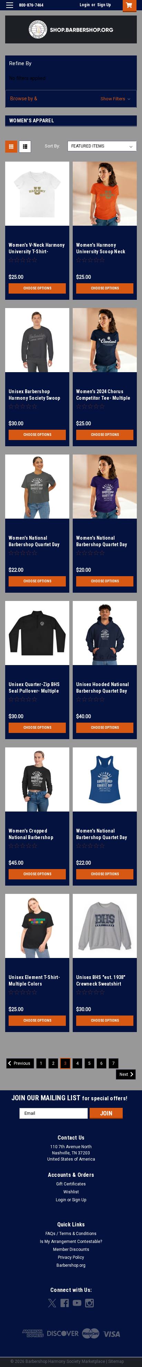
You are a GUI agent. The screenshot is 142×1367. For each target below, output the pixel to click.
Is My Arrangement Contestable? (71, 1241)
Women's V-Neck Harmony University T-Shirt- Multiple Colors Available (37, 251)
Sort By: (52, 146)
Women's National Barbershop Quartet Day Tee (101, 544)
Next (124, 1074)
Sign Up (104, 4)
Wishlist (71, 1192)
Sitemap (116, 1361)
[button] (71, 99)
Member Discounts (71, 1249)
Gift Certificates (71, 1184)
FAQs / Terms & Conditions (71, 1233)
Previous (21, 1063)
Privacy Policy (71, 1257)
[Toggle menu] (9, 9)
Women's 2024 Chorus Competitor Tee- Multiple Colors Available (103, 398)
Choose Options (37, 288)
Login (85, 4)
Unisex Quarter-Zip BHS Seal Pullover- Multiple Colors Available (34, 691)
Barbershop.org (71, 1265)
